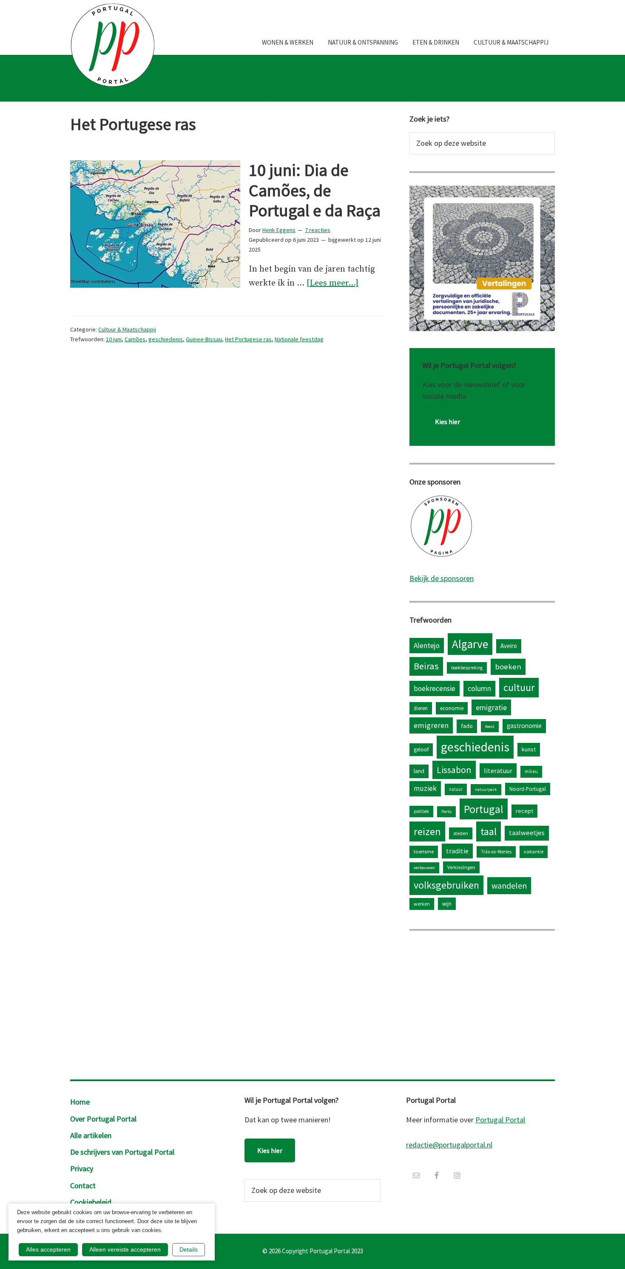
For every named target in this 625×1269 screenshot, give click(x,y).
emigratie (491, 707)
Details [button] (188, 1249)
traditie (457, 851)
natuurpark (486, 789)
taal (488, 831)
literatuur (498, 770)
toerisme (424, 851)
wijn (447, 903)
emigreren (431, 725)
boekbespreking (467, 668)
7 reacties (317, 230)
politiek (421, 811)
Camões (135, 339)
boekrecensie (434, 688)
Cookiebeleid (90, 1202)
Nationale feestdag (299, 339)
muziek (425, 788)
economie (451, 708)
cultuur (518, 687)
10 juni (114, 339)
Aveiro (508, 646)
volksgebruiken (446, 885)
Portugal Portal (500, 1120)
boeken (508, 666)
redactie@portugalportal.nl (449, 1145)
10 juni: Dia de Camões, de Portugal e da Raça (315, 190)
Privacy (81, 1168)
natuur (456, 789)
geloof (421, 749)
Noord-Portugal (527, 788)
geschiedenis (165, 339)
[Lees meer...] (332, 284)
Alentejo (427, 645)
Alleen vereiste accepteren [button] (125, 1249)
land (419, 771)
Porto (446, 811)
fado (467, 726)
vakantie (533, 851)
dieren (421, 708)
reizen (427, 831)
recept (524, 811)
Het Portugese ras (248, 339)
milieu (531, 771)
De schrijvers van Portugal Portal (122, 1152)
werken (422, 904)
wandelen (509, 885)
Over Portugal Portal (103, 1119)
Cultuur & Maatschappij (127, 329)
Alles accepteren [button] (48, 1249)
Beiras (426, 666)
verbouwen (424, 867)
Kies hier (447, 421)
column (479, 688)
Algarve (470, 644)
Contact (83, 1185)
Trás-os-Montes (496, 852)
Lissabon (454, 770)
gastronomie (524, 726)
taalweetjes (527, 832)
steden (460, 833)
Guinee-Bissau (204, 339)
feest (489, 726)
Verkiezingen (461, 867)
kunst (529, 749)
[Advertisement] (482, 1002)
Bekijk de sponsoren (441, 578)
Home (80, 1102)
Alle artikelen (90, 1135)
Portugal (483, 809)
